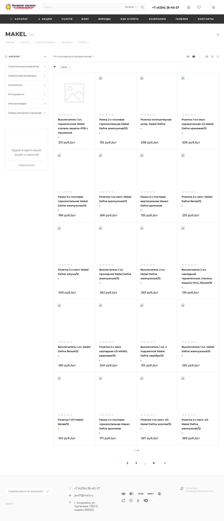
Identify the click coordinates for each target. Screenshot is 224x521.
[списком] (212, 56)
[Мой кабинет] (188, 8)
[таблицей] (217, 56)
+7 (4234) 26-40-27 (165, 7)
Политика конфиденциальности (199, 489)
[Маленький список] (188, 56)
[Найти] (142, 7)
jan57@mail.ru (83, 495)
